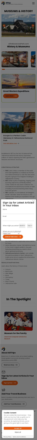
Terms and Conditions (19, 437)
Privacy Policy (7, 437)
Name (5, 209)
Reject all (18, 432)
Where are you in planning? (12, 231)
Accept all (17, 428)
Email (4, 216)
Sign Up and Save (11, 237)
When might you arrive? (11, 226)
